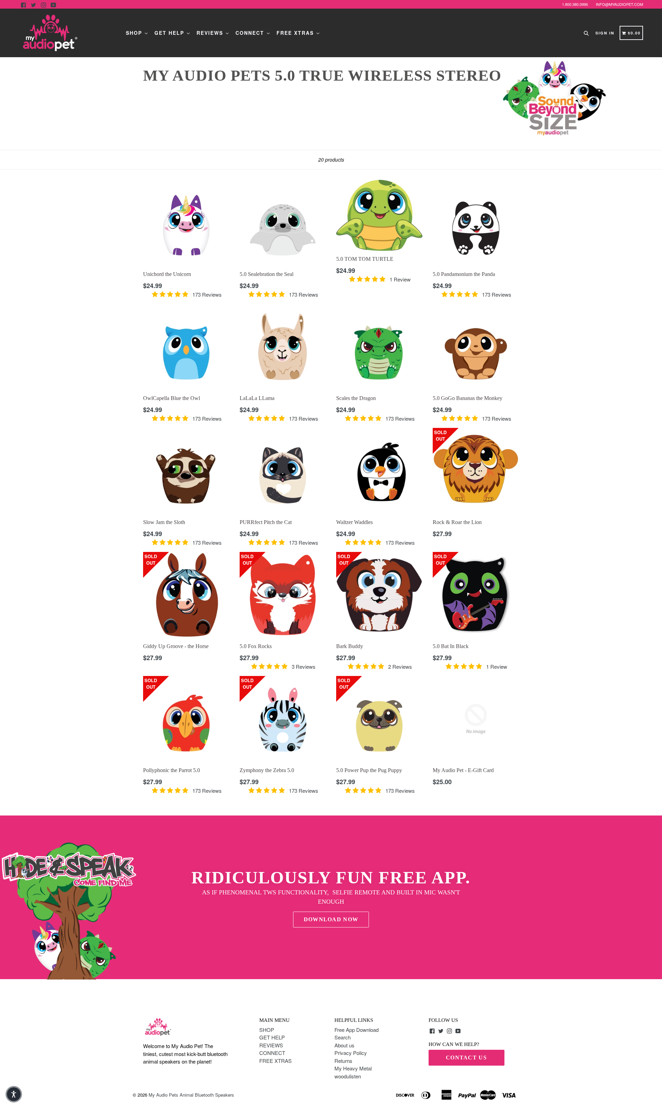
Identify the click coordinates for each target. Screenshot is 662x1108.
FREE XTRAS (296, 32)
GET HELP (170, 32)
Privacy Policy (350, 1052)
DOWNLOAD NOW (331, 919)
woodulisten (347, 1076)
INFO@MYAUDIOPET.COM (619, 4)
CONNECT (250, 32)
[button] (14, 1094)
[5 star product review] (170, 294)
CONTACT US (466, 1057)
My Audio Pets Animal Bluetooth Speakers (191, 1094)
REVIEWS (211, 32)
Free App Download (356, 1029)
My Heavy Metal (353, 1068)
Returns (343, 1060)
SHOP (135, 32)
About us (344, 1045)
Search (342, 1037)
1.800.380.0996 (575, 4)
